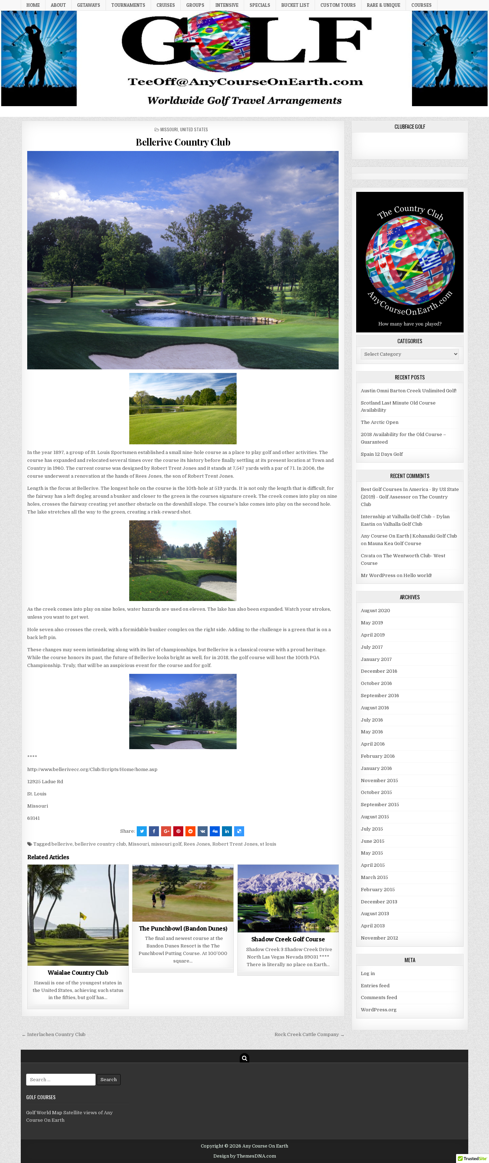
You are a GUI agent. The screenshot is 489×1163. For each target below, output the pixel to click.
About (58, 5)
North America (60, 890)
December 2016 (379, 671)
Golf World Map (44, 1112)
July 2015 (372, 829)
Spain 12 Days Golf (382, 454)
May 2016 (372, 731)
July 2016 (372, 720)
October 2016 (376, 683)
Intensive (227, 5)
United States (194, 129)
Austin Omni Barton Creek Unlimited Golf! (408, 390)
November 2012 (379, 938)
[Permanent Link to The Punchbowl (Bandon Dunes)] (182, 893)
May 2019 (372, 622)
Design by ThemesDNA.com (244, 1156)
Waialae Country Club (78, 972)
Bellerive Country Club (183, 142)
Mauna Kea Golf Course (394, 543)
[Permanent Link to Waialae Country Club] (78, 915)
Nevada (252, 882)
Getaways (88, 5)
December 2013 (379, 901)
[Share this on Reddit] (190, 831)
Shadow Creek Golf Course (288, 939)
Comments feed (379, 997)
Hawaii (111, 882)
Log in (368, 973)
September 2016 (380, 695)
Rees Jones (197, 844)
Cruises (165, 5)
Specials (260, 5)
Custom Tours (338, 5)
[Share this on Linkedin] (227, 831)
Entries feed (375, 985)
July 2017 (372, 647)
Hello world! (417, 575)
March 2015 (374, 877)
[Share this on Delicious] (239, 831)
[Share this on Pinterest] (178, 831)
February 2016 (378, 756)
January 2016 (376, 768)
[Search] (244, 1058)
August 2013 (375, 913)
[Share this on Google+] (166, 831)
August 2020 (375, 610)
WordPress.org (379, 1009)
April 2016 (373, 744)
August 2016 (375, 707)
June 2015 (372, 841)
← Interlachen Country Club (53, 1034)
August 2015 (375, 816)
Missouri (169, 129)
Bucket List (295, 5)
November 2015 (379, 780)
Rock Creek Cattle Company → (310, 1034)
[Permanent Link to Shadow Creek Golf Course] (288, 898)
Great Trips (86, 882)
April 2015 (373, 865)
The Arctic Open (379, 422)
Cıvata (368, 555)
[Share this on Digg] (215, 831)
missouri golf (166, 844)
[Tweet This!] (142, 831)
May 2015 (372, 853)
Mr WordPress (378, 575)
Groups (195, 5)
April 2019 (373, 635)
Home (33, 5)
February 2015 (378, 889)
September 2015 (380, 804)
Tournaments (128, 5)
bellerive (62, 844)
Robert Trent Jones (235, 844)
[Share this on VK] (203, 831)
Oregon (165, 882)
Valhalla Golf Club (402, 524)
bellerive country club (100, 844)
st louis (268, 844)
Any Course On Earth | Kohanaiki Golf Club (409, 536)
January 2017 (376, 659)
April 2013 (373, 925)
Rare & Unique (383, 5)
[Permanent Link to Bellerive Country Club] (183, 260)
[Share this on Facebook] (154, 831)
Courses (421, 5)
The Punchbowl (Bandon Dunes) (183, 928)
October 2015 (376, 792)
